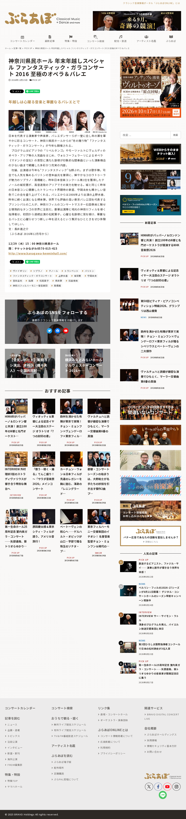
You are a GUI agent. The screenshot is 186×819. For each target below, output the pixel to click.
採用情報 (152, 740)
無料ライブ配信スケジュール (70, 724)
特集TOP (12, 781)
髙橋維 (57, 285)
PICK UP (36, 79)
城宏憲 (77, 275)
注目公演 (12, 741)
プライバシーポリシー (112, 753)
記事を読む (12, 718)
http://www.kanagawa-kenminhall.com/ (38, 253)
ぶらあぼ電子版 (62, 762)
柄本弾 (58, 280)
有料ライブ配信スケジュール (70, 730)
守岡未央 (92, 275)
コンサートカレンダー (20, 708)
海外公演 (12, 759)
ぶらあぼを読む (62, 755)
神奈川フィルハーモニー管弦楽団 (30, 285)
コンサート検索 (62, 708)
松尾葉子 (44, 280)
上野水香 (63, 275)
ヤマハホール (14, 786)
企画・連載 (13, 730)
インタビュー (14, 747)
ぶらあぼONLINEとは (113, 730)
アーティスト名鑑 (63, 745)
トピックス (13, 736)
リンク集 (104, 708)
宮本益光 (17, 280)
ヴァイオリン (19, 270)
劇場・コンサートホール (114, 714)
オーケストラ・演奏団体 (114, 720)
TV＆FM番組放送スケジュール (71, 736)
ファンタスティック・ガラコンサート (32, 275)
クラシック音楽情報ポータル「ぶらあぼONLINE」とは (151, 3)
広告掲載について (110, 741)
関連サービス (153, 708)
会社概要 (150, 728)
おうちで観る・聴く (65, 718)
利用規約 (105, 747)
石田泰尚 (73, 280)
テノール (53, 270)
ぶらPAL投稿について (66, 779)
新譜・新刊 (13, 753)
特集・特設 (12, 774)
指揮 (30, 280)
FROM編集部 (14, 765)
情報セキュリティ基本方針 (162, 746)
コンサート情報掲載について (116, 736)
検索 (175, 135)
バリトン (89, 270)
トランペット (71, 270)
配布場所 (59, 767)
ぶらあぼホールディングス (162, 734)
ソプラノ (38, 270)
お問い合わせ (154, 751)
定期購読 (59, 773)
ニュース (12, 724)
